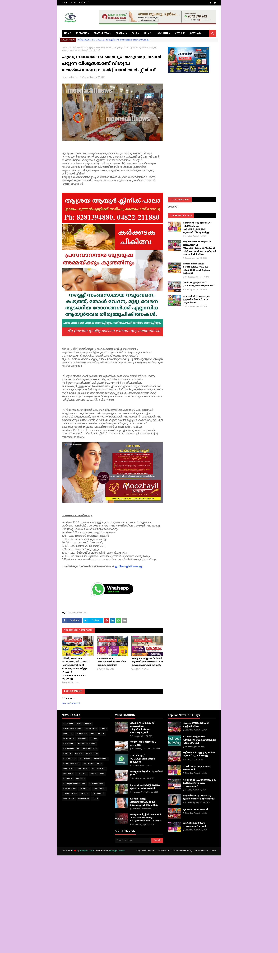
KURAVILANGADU (71, 764)
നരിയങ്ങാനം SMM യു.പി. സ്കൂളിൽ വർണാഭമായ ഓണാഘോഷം (113, 40)
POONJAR (80, 779)
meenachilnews (71, 77)
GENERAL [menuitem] (120, 33)
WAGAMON (83, 799)
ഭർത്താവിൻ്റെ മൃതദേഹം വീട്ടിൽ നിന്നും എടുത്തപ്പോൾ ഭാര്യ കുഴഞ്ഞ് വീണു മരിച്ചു (197, 228)
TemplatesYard (87, 851)
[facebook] (210, 3)
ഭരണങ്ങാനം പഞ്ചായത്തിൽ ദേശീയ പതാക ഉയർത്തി (111, 662)
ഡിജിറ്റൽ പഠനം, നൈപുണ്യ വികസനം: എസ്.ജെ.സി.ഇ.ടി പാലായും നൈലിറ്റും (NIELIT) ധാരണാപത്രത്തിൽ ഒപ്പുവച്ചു (75, 668)
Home (64, 2)
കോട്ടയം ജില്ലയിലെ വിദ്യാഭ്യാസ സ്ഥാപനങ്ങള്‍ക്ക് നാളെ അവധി (199, 740)
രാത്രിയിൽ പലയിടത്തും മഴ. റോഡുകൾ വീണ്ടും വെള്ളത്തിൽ (199, 783)
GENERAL (82, 739)
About (73, 2)
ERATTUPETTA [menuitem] (101, 33)
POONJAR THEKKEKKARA (74, 784)
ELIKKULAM (82, 734)
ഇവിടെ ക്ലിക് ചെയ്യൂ (128, 566)
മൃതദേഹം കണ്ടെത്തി (195, 809)
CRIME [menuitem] (147, 33)
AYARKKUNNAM (84, 724)
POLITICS (67, 779)
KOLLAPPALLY (69, 759)
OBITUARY (82, 774)
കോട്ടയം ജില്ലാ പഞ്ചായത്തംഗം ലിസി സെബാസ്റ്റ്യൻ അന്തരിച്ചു (144, 802)
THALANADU (99, 789)
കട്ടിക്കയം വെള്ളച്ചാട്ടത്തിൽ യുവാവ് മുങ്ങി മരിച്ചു (199, 754)
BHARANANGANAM (78, 48)
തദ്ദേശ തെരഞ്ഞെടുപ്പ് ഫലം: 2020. (143, 744)
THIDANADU (98, 794)
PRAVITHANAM (96, 784)
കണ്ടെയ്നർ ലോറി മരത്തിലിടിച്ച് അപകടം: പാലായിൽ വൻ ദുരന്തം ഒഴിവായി (196, 269)
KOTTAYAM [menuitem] (81, 33)
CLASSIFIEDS (91, 729)
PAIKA (93, 774)
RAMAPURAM (69, 789)
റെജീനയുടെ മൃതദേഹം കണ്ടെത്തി (196, 768)
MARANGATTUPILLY (92, 764)
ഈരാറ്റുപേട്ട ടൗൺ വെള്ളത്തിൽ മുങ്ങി (194, 825)
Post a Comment (71, 703)
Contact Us (84, 2)
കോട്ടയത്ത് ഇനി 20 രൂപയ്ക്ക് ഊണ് (146, 773)
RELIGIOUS (85, 789)
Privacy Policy (201, 851)
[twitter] (214, 3)
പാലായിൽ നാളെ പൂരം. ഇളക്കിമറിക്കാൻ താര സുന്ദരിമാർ (196, 299)
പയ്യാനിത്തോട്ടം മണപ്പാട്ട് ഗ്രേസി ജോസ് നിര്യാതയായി (199, 797)
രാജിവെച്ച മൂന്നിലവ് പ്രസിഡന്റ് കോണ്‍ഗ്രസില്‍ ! (198, 284)
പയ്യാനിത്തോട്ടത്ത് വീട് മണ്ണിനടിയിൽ (196, 725)
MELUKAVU (83, 769)
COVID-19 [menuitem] (180, 33)
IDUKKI (93, 739)
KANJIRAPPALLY (90, 749)
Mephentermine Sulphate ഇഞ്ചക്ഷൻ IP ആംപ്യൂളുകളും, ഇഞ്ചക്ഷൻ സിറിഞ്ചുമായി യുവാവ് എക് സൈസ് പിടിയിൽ (199, 248)
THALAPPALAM (70, 794)
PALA (102, 774)
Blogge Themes (117, 851)
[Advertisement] (192, 126)
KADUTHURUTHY (71, 749)
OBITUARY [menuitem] (195, 33)
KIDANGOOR (92, 754)
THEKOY (84, 794)
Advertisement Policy (182, 851)
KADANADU (68, 744)
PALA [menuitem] (134, 33)
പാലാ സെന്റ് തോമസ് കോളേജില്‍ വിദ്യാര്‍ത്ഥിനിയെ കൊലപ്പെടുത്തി (142, 728)
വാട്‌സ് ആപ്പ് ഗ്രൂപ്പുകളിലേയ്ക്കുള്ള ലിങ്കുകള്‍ (142, 758)
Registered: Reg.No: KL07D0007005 (152, 851)
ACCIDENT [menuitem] (163, 33)
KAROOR (67, 754)
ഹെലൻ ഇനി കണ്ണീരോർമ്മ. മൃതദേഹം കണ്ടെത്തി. (145, 787)
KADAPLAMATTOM (87, 744)
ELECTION (68, 734)
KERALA (78, 754)
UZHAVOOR (68, 799)
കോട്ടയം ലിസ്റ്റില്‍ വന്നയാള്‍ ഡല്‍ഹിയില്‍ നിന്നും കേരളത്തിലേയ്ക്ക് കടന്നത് (145, 817)
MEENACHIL (68, 769)
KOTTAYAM (85, 759)
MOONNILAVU (99, 769)
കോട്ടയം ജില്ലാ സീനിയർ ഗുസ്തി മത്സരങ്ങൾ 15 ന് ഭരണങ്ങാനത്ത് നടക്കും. (147, 662)
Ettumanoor (68, 739)
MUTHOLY (68, 774)
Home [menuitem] (67, 33)
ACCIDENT (68, 724)
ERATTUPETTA (97, 734)
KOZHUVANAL (100, 759)
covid (95, 799)
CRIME (104, 729)
